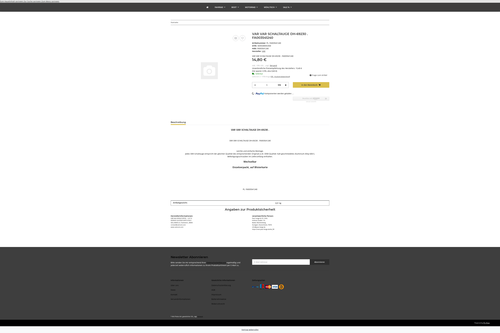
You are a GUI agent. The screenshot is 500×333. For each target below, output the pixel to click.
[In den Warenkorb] (173, 30)
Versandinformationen (180, 299)
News (173, 290)
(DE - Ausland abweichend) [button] (280, 76)
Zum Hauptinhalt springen (12, 1)
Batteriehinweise (218, 299)
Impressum (216, 294)
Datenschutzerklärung (216, 262)
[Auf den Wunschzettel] (242, 38)
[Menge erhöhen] (286, 85)
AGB (213, 290)
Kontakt (174, 294)
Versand (273, 65)
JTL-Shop (486, 323)
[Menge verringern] (255, 85)
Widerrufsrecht (218, 304)
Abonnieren (319, 262)
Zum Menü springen (50, 1)
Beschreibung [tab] (178, 122)
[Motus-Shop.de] (207, 7)
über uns (175, 285)
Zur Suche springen (32, 1)
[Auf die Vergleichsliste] (236, 38)
